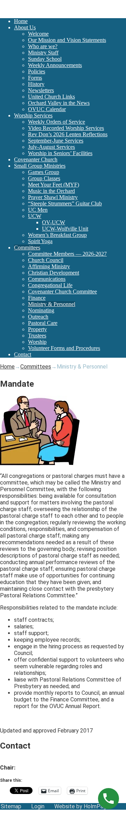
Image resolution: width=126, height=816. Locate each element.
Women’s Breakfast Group (57, 235)
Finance (37, 298)
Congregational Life (50, 285)
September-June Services (55, 141)
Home (21, 21)
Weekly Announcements (55, 65)
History (36, 84)
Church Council (45, 260)
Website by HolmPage (82, 806)
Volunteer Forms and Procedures (64, 348)
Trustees (37, 335)
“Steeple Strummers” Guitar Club (65, 203)
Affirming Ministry (49, 266)
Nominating (41, 310)
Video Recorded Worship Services (66, 128)
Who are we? (42, 46)
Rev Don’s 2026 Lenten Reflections (67, 134)
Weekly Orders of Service (56, 122)
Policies (36, 71)
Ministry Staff (43, 53)
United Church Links (51, 97)
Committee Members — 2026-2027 (67, 254)
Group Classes (44, 178)
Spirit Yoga (40, 241)
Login (37, 806)
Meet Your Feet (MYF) (53, 185)
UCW (34, 216)
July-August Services (51, 147)
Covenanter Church (35, 159)
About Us (25, 27)
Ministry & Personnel (51, 304)
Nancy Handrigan (37, 767)
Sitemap (11, 806)
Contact (22, 354)
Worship (37, 342)
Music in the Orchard (51, 191)
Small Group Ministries (39, 166)
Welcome (38, 34)
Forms (35, 78)
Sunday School (45, 59)
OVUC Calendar (47, 109)
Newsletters (41, 90)
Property (37, 329)
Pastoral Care (42, 323)
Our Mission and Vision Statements (67, 40)
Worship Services (33, 115)
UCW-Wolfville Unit (65, 229)
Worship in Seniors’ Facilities (60, 153)
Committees (27, 247)
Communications (46, 279)
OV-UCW (53, 222)
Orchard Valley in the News (59, 103)
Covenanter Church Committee (62, 291)
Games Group (43, 172)
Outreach (38, 317)
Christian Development (53, 273)
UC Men (38, 210)
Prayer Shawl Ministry (53, 197)
